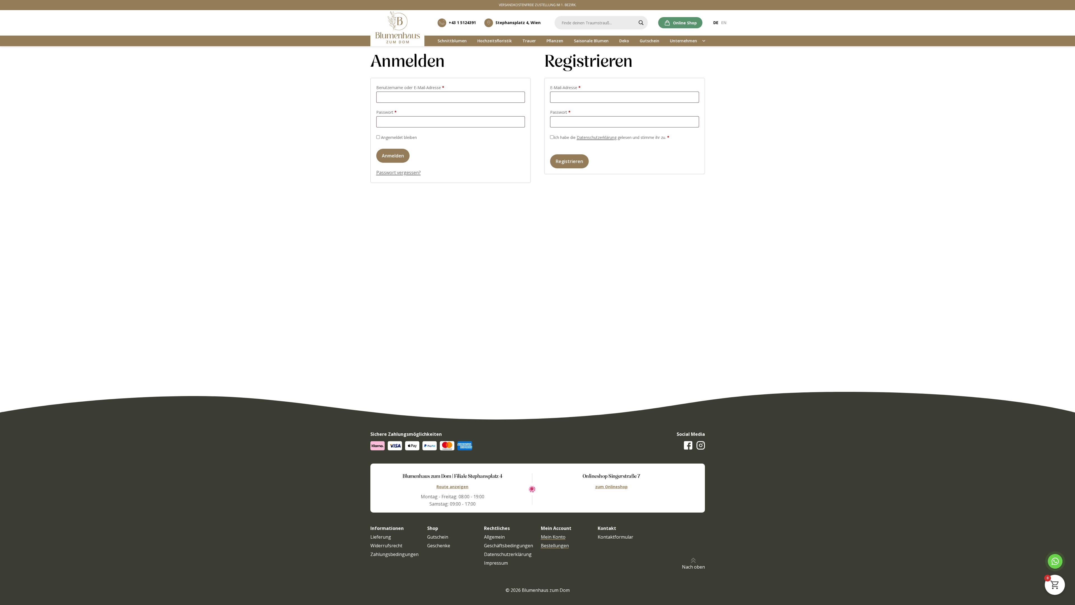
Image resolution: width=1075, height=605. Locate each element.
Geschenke (438, 546)
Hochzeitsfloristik (494, 40)
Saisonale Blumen (591, 40)
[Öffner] (703, 41)
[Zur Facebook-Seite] (688, 445)
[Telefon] (1055, 561)
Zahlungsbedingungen (394, 554)
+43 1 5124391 (462, 22)
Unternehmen (683, 40)
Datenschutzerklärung (596, 137)
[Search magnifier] (641, 23)
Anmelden (393, 156)
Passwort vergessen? (398, 172)
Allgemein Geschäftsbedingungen (508, 541)
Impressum (496, 563)
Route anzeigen (452, 486)
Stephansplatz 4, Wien (518, 22)
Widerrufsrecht (386, 546)
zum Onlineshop (611, 486)
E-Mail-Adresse (575, 87)
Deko (624, 40)
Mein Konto (553, 537)
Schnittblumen (452, 40)
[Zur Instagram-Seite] (701, 445)
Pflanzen (554, 40)
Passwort (396, 112)
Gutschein (649, 40)
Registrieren (569, 161)
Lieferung (380, 537)
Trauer (529, 40)
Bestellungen (555, 546)
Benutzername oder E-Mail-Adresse (420, 87)
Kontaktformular (615, 537)
